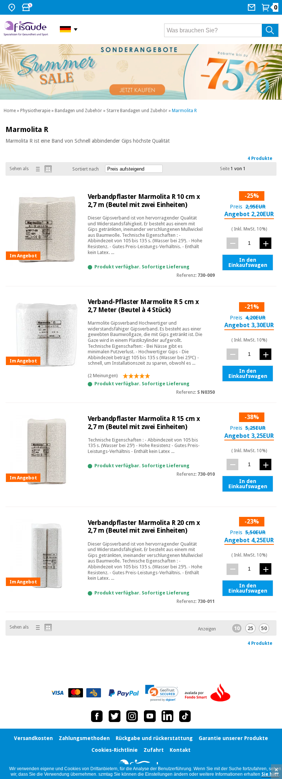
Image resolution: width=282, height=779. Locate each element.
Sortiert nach (85, 169)
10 (237, 628)
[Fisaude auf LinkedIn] (167, 716)
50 (264, 628)
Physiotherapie (35, 110)
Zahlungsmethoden (84, 738)
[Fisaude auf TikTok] (185, 716)
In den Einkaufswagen (247, 262)
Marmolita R (184, 110)
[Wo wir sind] (12, 7)
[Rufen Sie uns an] (252, 7)
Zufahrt (154, 750)
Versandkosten (33, 738)
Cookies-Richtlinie (114, 750)
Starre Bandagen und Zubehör (136, 110)
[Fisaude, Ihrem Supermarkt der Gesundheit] (26, 29)
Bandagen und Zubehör (78, 110)
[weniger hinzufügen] (232, 243)
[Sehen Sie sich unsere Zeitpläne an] (28, 7)
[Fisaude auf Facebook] (97, 716)
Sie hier (270, 774)
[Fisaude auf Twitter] (114, 716)
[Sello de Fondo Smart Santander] (209, 693)
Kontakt (180, 750)
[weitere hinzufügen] (265, 243)
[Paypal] (124, 693)
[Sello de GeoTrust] (162, 693)
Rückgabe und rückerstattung (154, 738)
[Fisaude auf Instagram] (132, 716)
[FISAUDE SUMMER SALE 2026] (141, 72)
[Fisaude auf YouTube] (150, 716)
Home (10, 110)
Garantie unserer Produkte (233, 738)
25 (250, 628)
